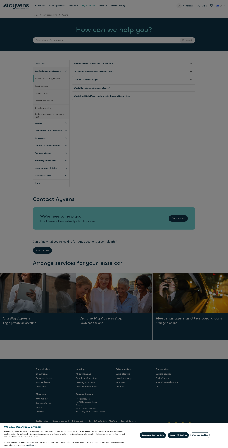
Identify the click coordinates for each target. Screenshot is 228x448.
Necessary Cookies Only (152, 435)
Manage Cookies (200, 435)
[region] (114, 435)
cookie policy (31, 445)
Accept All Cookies (178, 435)
